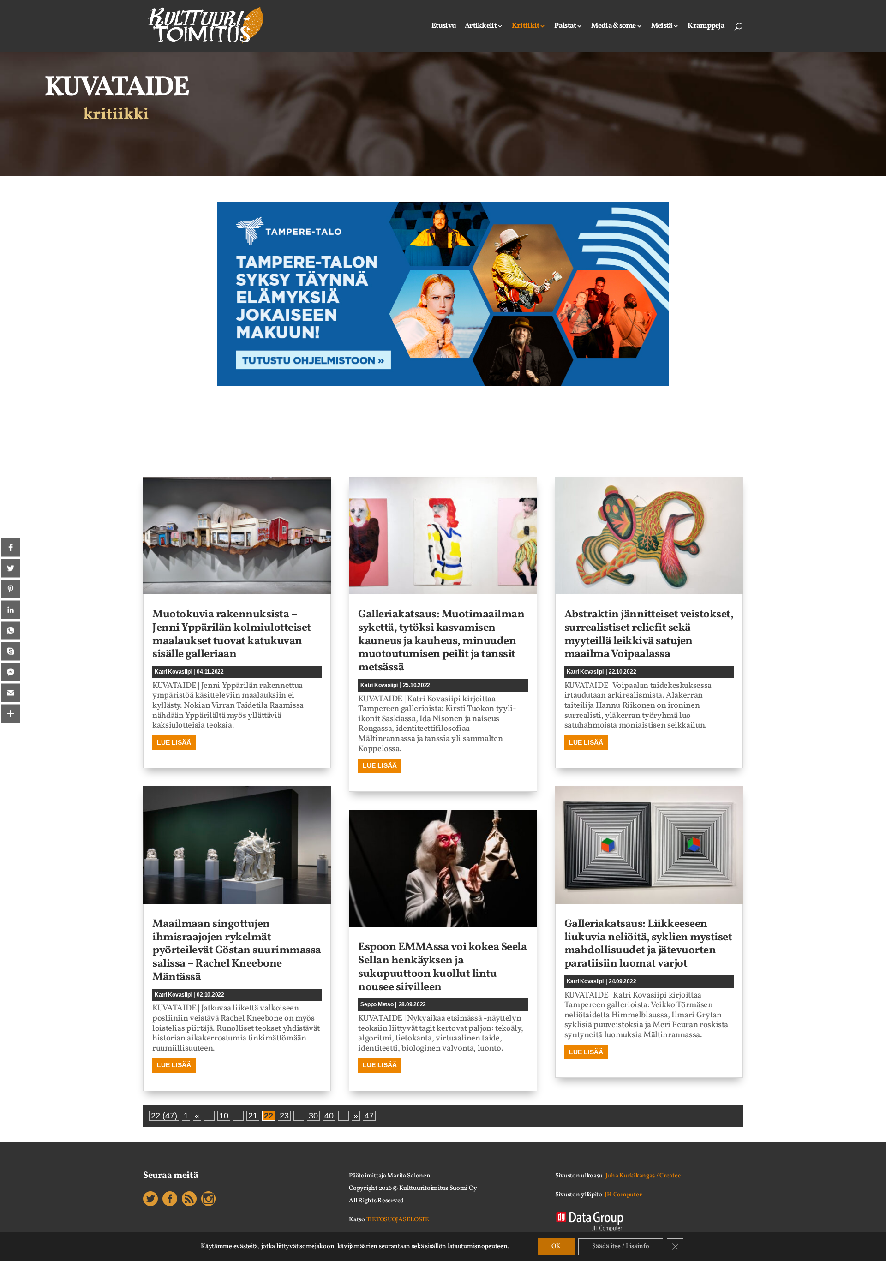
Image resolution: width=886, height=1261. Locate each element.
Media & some (613, 27)
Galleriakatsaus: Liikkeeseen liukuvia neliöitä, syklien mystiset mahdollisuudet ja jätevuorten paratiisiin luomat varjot (648, 944)
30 (313, 1115)
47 (369, 1115)
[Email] (10, 693)
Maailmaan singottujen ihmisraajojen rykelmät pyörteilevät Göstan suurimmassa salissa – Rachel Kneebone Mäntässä (236, 950)
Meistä (662, 27)
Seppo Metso (376, 1004)
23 (284, 1115)
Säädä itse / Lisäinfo (620, 1246)
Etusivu (443, 27)
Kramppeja (706, 27)
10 (223, 1115)
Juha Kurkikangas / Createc (643, 1175)
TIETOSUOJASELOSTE (397, 1219)
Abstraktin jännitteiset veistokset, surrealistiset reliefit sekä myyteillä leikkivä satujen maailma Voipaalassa (649, 634)
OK (556, 1246)
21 (252, 1115)
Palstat (565, 27)
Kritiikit (525, 27)
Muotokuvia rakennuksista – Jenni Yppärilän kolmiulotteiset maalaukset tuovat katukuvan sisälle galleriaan (231, 634)
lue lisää (174, 742)
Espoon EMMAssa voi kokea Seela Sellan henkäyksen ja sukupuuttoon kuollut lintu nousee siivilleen (442, 967)
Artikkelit (481, 27)
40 (329, 1115)
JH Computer (623, 1194)
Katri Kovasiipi (173, 672)
